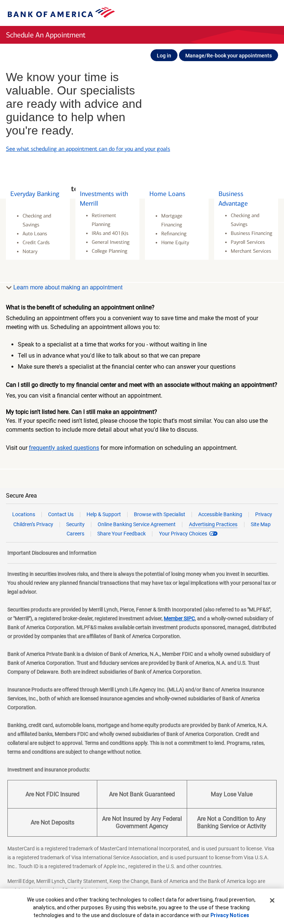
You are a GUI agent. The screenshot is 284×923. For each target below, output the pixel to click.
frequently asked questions (64, 447)
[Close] (272, 900)
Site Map (261, 524)
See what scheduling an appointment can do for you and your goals (88, 135)
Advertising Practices (213, 524)
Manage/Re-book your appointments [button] (228, 56)
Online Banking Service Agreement (137, 524)
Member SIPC (179, 618)
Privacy (263, 514)
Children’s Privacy (33, 524)
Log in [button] (164, 56)
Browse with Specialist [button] (159, 514)
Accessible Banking (220, 514)
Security (75, 524)
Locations (23, 514)
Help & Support (104, 514)
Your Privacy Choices (183, 534)
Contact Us (61, 514)
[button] (38, 222)
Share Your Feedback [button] (121, 533)
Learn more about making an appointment (67, 287)
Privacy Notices (229, 915)
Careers (75, 533)
